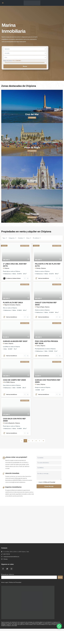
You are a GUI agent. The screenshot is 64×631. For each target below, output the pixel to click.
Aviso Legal (4, 582)
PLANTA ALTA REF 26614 (13, 302)
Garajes (37, 387)
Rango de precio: (7, 60)
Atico (4, 308)
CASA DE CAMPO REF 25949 (14, 380)
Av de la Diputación (9, 423)
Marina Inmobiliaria (43, 278)
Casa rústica (6, 385)
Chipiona (6, 268)
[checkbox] (37, 482)
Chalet (36, 271)
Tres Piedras (32, 214)
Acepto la (47, 482)
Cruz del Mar (32, 114)
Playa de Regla (32, 147)
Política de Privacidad (49, 482)
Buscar (25, 66)
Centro (6, 343)
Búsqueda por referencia (7, 574)
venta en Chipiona (15, 271)
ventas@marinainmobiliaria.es (11, 556)
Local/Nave (6, 346)
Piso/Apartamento (39, 348)
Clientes (5, 559)
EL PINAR (7, 382)
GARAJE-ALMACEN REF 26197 (15, 341)
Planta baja (6, 271)
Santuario (32, 180)
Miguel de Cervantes (9, 304)
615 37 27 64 (17, 480)
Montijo (38, 268)
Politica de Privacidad (15, 582)
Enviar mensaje (48, 486)
